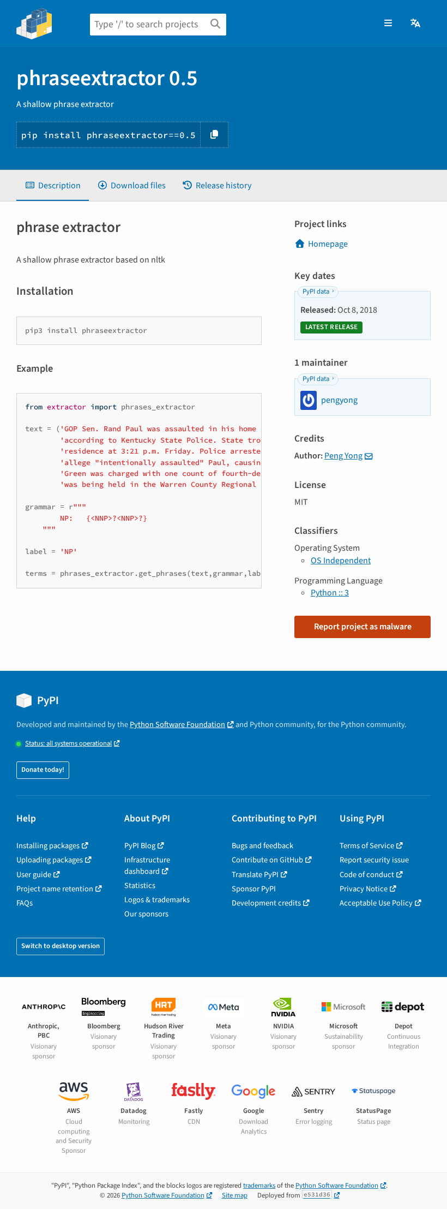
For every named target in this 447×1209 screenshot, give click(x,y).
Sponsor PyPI (254, 889)
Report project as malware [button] (363, 627)
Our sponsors (146, 914)
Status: (68, 743)
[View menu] (388, 23)
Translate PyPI (255, 874)
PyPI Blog (139, 845)
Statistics (139, 885)
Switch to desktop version (60, 946)
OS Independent (341, 561)
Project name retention (54, 889)
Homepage (328, 244)
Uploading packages (49, 860)
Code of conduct (367, 874)
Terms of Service (367, 845)
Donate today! (42, 770)
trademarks (259, 1185)
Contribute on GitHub (267, 860)
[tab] (52, 185)
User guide (33, 874)
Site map (234, 1195)
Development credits (266, 903)
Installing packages (48, 845)
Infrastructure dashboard (147, 865)
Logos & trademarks (157, 900)
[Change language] (416, 23)
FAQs (24, 903)
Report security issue (374, 860)
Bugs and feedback (262, 845)
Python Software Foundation (177, 724)
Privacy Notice (364, 889)
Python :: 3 (330, 593)
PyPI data (316, 291)
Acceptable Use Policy (376, 903)
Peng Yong (343, 456)
